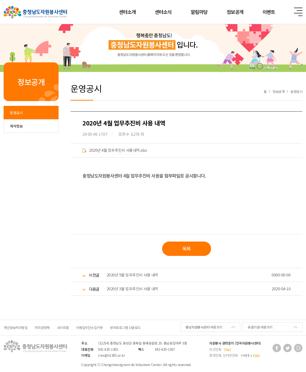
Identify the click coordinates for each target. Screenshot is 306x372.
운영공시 (16, 112)
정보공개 (235, 11)
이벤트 (268, 11)
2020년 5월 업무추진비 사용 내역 (132, 275)
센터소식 (163, 11)
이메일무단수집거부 (89, 327)
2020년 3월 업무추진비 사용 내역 (132, 289)
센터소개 (127, 11)
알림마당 (199, 11)
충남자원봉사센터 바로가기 (204, 327)
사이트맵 (63, 327)
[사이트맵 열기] (298, 12)
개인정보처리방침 (15, 327)
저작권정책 (42, 327)
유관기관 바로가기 (260, 327)
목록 (186, 248)
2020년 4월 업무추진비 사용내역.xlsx (118, 150)
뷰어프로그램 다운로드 (125, 327)
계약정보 (16, 126)
